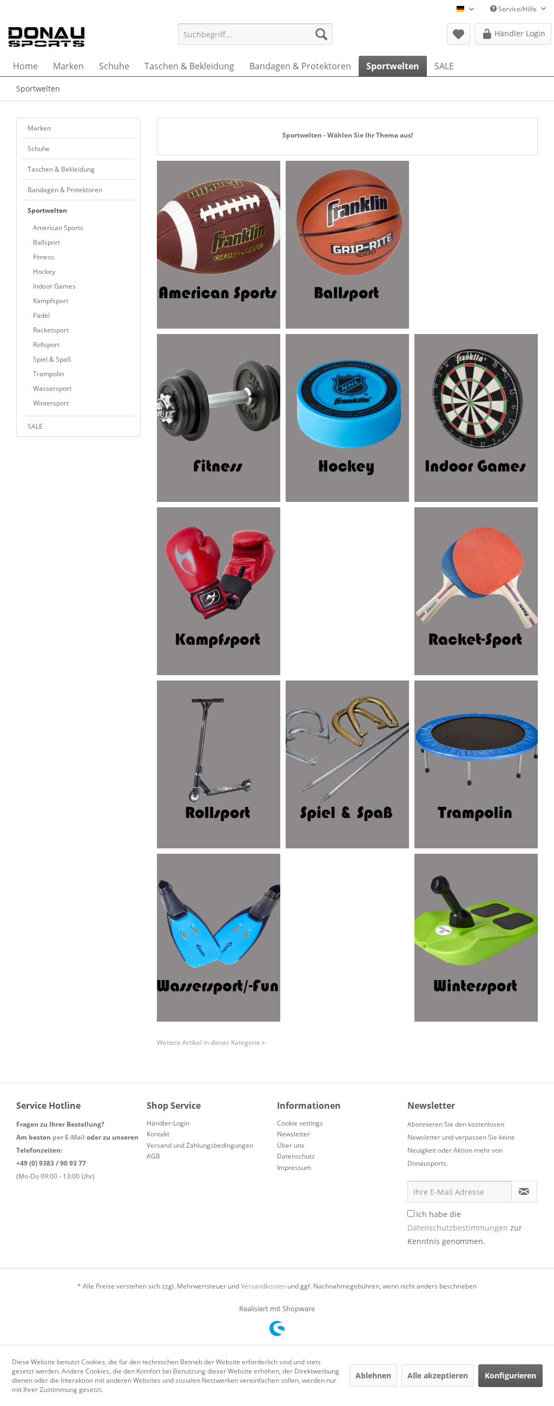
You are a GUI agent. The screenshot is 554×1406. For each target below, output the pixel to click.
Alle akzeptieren (437, 1375)
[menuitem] (255, 34)
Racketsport (51, 330)
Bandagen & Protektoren (65, 189)
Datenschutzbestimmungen (457, 1227)
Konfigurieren (510, 1375)
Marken (39, 128)
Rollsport (46, 344)
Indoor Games (54, 286)
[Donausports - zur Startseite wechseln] (46, 36)
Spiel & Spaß (52, 359)
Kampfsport (50, 300)
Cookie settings (300, 1123)
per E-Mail (68, 1137)
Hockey (44, 271)
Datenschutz (296, 1156)
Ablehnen (373, 1375)
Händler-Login (168, 1123)
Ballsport (46, 242)
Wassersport (52, 388)
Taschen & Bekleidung (61, 169)
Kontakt (158, 1134)
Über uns (291, 1145)
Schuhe (39, 148)
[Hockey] (347, 418)
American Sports (58, 227)
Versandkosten (263, 1286)
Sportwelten (47, 210)
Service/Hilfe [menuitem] (517, 9)
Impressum (294, 1167)
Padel (41, 315)
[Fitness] (218, 418)
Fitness (43, 256)
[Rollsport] (218, 764)
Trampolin (48, 373)
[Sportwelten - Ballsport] (347, 245)
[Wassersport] (218, 938)
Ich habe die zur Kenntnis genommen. (464, 1227)
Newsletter (293, 1134)
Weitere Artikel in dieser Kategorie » (211, 1042)
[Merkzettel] (458, 34)
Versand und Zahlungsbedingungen (200, 1145)
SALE (35, 426)
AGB (153, 1156)
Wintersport (51, 403)
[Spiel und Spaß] (347, 764)
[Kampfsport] (218, 591)
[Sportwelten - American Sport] (218, 245)
